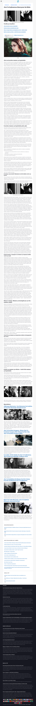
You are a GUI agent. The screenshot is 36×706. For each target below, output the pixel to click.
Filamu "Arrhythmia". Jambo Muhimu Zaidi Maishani (10, 672)
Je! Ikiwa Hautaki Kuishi (6, 606)
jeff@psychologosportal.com (18, 35)
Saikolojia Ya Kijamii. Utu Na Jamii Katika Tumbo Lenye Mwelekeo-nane (15, 575)
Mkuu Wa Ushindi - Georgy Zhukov (9, 551)
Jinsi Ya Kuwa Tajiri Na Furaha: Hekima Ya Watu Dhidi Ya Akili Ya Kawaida (14, 628)
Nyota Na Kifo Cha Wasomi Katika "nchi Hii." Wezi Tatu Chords (13, 549)
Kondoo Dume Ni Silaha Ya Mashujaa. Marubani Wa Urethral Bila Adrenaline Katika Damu (17, 542)
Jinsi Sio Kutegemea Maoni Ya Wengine (9, 654)
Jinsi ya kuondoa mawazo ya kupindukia (10, 26)
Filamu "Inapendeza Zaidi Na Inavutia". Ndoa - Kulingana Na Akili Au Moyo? (14, 691)
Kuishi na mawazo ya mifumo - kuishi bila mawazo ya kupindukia (15, 31)
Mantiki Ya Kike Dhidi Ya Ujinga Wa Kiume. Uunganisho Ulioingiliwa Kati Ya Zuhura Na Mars (18, 534)
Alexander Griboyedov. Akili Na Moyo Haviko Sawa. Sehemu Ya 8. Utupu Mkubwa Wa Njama (18, 546)
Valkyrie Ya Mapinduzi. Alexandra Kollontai (10, 553)
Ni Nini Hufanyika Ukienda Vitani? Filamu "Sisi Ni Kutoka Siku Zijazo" (13, 665)
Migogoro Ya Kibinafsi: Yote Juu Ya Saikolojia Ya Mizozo (11, 646)
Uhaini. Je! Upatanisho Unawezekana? (10, 563)
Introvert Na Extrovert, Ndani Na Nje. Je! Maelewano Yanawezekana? (14, 560)
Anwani (24, 704)
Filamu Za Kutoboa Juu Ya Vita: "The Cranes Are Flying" (12, 544)
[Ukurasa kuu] (18, 1)
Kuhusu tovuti (21, 704)
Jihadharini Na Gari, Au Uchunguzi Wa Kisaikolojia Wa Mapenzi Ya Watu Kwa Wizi (15, 683)
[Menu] (1, 1)
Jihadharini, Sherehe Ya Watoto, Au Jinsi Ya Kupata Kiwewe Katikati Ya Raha (15, 558)
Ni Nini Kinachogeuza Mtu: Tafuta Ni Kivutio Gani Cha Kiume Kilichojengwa (15, 565)
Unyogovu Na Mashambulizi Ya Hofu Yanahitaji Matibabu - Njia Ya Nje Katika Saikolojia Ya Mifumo (17, 617)
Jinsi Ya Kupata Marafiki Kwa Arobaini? (9, 639)
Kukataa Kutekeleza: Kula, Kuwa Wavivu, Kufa (11, 556)
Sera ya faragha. (28, 704)
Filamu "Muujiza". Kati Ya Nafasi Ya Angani (9, 680)
